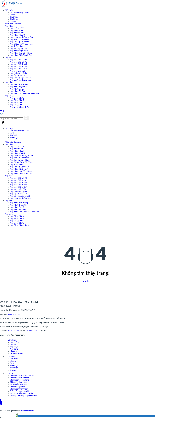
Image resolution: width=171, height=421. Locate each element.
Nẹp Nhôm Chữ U (17, 35)
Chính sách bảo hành (18, 382)
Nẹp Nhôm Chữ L (17, 33)
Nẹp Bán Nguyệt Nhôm (19, 48)
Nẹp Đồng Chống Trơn (19, 107)
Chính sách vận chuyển (19, 378)
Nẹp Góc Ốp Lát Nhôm (19, 42)
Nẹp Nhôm (9, 26)
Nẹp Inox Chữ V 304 (18, 60)
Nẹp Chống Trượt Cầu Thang (21, 44)
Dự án (12, 15)
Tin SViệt (14, 17)
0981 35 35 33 (33, 331)
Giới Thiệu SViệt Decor (19, 12)
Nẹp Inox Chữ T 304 (18, 64)
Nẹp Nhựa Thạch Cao (19, 87)
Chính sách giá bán (17, 387)
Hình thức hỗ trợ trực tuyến (21, 393)
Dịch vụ (13, 361)
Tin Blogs (14, 19)
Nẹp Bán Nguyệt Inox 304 (20, 78)
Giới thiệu (9, 10)
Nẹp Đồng (9, 96)
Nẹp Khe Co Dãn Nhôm (19, 39)
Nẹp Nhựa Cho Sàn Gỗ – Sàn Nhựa (24, 93)
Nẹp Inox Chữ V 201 (18, 62)
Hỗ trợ (10, 373)
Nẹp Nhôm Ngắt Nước (19, 51)
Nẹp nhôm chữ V (17, 28)
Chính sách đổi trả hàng (19, 380)
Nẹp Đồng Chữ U (17, 105)
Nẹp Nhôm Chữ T (17, 30)
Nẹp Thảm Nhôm (17, 46)
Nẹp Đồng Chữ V (17, 98)
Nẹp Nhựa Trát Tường (19, 84)
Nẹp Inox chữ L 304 (18, 71)
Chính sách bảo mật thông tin (22, 375)
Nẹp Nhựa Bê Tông (18, 91)
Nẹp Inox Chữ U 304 (18, 69)
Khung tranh (15, 351)
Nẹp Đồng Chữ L (17, 102)
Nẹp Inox (8, 57)
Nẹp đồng (14, 349)
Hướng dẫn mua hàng (18, 384)
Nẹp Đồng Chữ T (17, 100)
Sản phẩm (12, 340)
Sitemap (13, 370)
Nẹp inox (13, 344)
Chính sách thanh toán (19, 389)
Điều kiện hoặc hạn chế (19, 391)
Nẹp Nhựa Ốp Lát (17, 89)
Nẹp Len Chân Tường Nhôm (21, 37)
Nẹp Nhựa (9, 82)
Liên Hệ (13, 21)
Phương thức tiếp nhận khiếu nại (23, 396)
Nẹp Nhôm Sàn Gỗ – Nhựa (21, 53)
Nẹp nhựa (14, 347)
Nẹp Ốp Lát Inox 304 (18, 75)
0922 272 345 (13, 331)
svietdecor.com (14, 314)
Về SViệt (11, 357)
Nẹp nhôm (14, 342)
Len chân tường (16, 353)
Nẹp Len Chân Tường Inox (20, 80)
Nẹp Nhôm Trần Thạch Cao (21, 55)
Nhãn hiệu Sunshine (13, 24)
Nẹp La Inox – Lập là (18, 73)
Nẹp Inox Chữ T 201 (18, 66)
